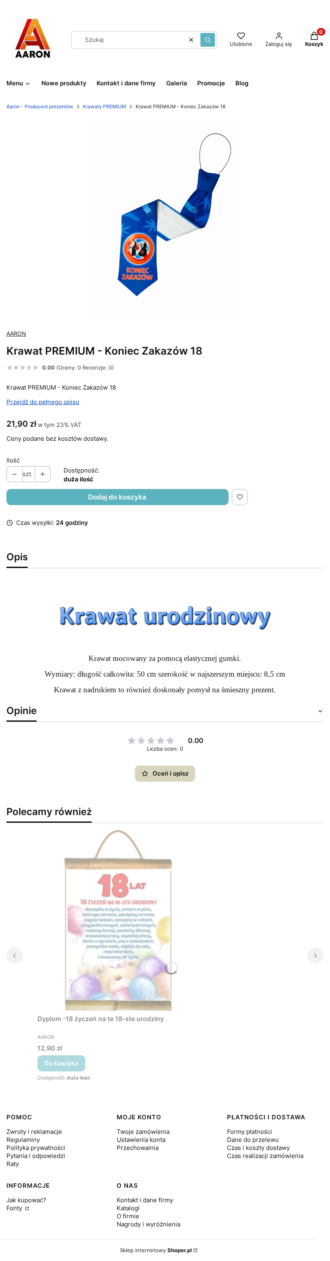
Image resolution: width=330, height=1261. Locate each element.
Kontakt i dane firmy (145, 1200)
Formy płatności (249, 1131)
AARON (16, 333)
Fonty (15, 1208)
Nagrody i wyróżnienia (148, 1224)
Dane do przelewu (253, 1139)
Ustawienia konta (141, 1139)
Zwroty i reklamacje (34, 1131)
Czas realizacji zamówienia (265, 1156)
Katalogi (128, 1208)
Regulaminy (23, 1139)
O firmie (128, 1216)
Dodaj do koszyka (117, 497)
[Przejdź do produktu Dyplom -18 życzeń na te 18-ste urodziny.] (117, 920)
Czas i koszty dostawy (258, 1148)
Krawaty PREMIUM (104, 106)
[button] (207, 40)
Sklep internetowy (156, 1250)
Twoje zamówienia (143, 1131)
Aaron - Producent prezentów (39, 106)
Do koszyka (61, 1063)
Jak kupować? (26, 1200)
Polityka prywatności (35, 1148)
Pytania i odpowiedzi (35, 1156)
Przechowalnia (138, 1148)
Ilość (13, 460)
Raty (12, 1164)
